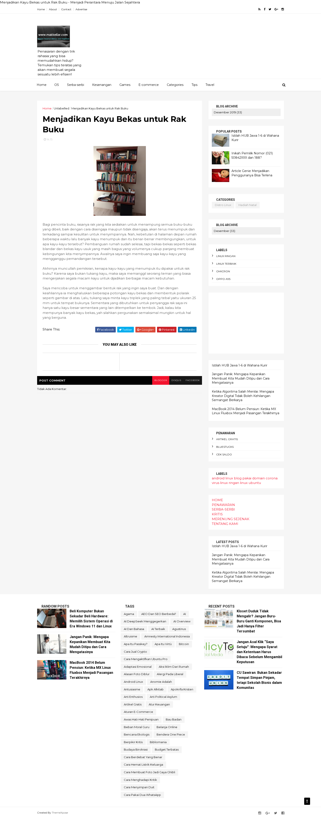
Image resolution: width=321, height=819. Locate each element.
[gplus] (276, 9)
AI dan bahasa (134, 629)
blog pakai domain (249, 478)
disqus (176, 380)
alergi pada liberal (170, 674)
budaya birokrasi (136, 749)
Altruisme (130, 636)
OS (56, 85)
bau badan (173, 719)
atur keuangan (159, 704)
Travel (209, 85)
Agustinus (179, 629)
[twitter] (270, 9)
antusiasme (132, 689)
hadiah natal (247, 205)
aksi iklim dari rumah (174, 666)
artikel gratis (227, 439)
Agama (129, 614)
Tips (194, 85)
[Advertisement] (204, 48)
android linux (222, 478)
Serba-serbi (75, 85)
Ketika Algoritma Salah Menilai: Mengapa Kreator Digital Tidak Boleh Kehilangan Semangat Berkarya (243, 396)
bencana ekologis (136, 734)
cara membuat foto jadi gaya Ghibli (149, 772)
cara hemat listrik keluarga (143, 764)
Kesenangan (101, 85)
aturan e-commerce (138, 711)
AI (184, 614)
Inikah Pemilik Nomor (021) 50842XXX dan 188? (252, 155)
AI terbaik (158, 629)
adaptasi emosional (138, 666)
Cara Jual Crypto (135, 651)
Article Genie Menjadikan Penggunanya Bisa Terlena (251, 173)
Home (41, 9)
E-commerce (148, 85)
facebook (193, 380)
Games (124, 85)
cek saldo (224, 454)
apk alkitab (155, 689)
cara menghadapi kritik (140, 780)
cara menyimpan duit (139, 787)
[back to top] (307, 801)
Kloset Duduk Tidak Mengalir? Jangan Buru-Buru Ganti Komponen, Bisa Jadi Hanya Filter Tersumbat (259, 621)
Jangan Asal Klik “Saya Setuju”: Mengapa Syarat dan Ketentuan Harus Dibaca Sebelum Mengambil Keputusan (259, 652)
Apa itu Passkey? (135, 644)
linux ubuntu (250, 483)
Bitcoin (184, 644)
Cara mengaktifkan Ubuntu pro (145, 659)
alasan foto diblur (137, 674)
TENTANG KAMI (225, 524)
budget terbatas (167, 749)
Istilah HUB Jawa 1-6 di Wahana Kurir (239, 365)
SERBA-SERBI (223, 509)
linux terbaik (226, 263)
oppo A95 (223, 279)
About (53, 9)
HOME (217, 500)
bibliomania (158, 742)
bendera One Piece (171, 734)
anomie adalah (161, 681)
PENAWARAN (223, 505)
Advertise (81, 9)
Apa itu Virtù (163, 644)
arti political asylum (163, 696)
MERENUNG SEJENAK (230, 519)
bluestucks (225, 446)
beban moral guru (136, 727)
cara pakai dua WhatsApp (142, 795)
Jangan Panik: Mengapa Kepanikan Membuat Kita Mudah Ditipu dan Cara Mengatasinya (240, 378)
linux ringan (225, 256)
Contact (66, 9)
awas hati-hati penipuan (141, 719)
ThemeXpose (60, 812)
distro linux (223, 205)
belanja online (167, 727)
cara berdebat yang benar (143, 757)
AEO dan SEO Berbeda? (158, 614)
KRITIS (217, 514)
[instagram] (282, 9)
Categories (175, 85)
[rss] (259, 9)
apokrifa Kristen (182, 689)
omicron (223, 271)
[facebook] (264, 9)
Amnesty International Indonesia (167, 636)
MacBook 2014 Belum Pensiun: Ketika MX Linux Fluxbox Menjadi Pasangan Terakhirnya (245, 411)
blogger (160, 380)
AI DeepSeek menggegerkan (145, 621)
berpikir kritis (133, 742)
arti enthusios (133, 696)
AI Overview (181, 621)
